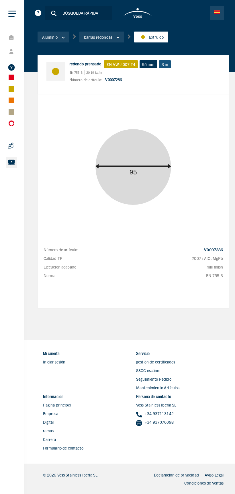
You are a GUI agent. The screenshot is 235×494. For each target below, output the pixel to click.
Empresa (50, 413)
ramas (48, 430)
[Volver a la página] (138, 13)
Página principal (57, 404)
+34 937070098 (159, 422)
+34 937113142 (159, 413)
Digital (48, 422)
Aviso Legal (214, 474)
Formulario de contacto (63, 447)
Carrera (49, 439)
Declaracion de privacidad (176, 474)
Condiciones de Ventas (204, 482)
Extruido (156, 37)
